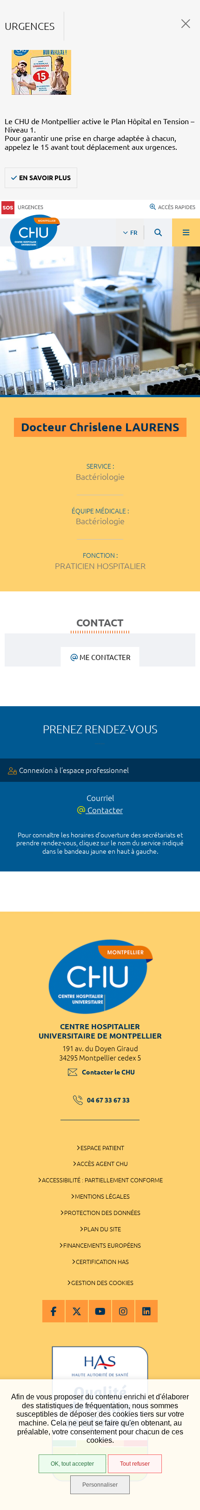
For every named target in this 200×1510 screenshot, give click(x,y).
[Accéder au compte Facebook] (53, 1311)
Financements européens (102, 1245)
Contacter (104, 810)
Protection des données (102, 1212)
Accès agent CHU (102, 1163)
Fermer (186, 23)
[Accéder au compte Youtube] (100, 1311)
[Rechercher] (158, 232)
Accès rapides (176, 207)
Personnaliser (100, 1485)
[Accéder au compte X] (77, 1311)
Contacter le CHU (108, 1072)
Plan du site (102, 1229)
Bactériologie (100, 476)
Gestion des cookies (102, 1282)
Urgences (30, 207)
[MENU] (186, 232)
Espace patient (102, 1148)
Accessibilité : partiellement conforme (102, 1180)
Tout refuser (135, 1464)
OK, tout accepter (72, 1464)
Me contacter (105, 657)
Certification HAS (102, 1261)
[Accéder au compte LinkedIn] (146, 1311)
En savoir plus (45, 178)
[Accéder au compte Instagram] (123, 1311)
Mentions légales (102, 1196)
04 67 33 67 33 (108, 1100)
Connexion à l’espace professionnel (74, 770)
